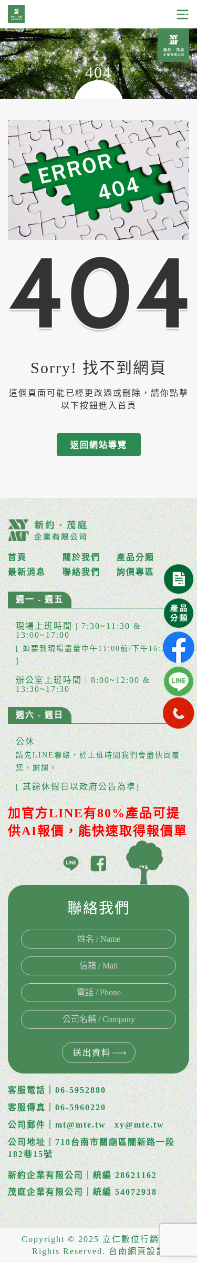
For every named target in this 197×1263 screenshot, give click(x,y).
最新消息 (27, 571)
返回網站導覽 (98, 444)
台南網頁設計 (137, 1251)
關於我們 (81, 557)
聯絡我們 (81, 571)
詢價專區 (135, 571)
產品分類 (135, 557)
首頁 (17, 557)
